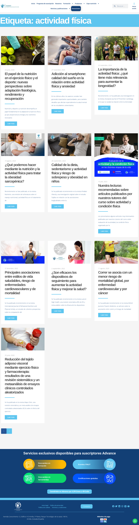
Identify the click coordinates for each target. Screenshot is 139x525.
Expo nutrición (91, 3)
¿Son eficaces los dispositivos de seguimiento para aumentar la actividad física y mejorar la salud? (68, 281)
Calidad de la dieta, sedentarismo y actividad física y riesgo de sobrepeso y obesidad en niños (69, 173)
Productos (78, 3)
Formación (66, 3)
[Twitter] (116, 506)
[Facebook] (113, 506)
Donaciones (76, 8)
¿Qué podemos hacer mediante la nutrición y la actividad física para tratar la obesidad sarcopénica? (23, 173)
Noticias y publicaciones (59, 8)
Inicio (33, 3)
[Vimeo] (125, 506)
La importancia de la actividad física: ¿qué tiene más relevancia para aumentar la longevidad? (113, 77)
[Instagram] (122, 506)
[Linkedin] (119, 506)
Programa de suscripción (45, 3)
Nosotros (58, 3)
